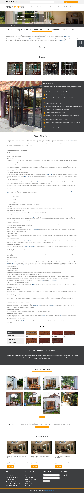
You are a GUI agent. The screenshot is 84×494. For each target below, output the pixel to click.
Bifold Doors (9, 475)
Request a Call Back (71, 2)
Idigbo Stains (11, 335)
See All (42, 416)
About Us (27, 481)
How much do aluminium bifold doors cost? (17, 456)
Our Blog (26, 475)
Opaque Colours (12, 342)
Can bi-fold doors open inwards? (62, 456)
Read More (10, 466)
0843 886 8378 (14, 1)
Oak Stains (10, 332)
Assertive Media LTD (50, 490)
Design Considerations (30, 479)
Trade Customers (29, 477)
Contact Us (27, 485)
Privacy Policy (28, 483)
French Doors (10, 479)
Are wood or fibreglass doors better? (40, 456)
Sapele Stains (11, 339)
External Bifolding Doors (13, 483)
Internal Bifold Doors (12, 481)
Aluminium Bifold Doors (12, 485)
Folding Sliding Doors (12, 477)
